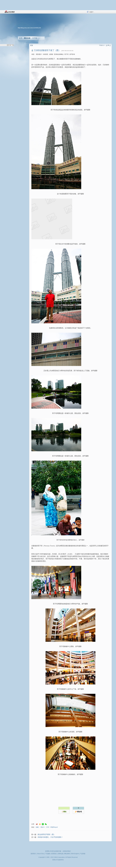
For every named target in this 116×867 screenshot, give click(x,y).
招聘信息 (60, 853)
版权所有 (61, 860)
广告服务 (47, 853)
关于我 (34, 38)
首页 (20, 38)
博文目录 (27, 38)
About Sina (40, 853)
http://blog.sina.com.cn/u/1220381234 (29, 28)
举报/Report (54, 827)
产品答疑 (82, 853)
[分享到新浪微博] (37, 824)
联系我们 (54, 853)
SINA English (75, 853)
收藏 (37, 827)
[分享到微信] (46, 824)
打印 (47, 827)
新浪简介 (33, 853)
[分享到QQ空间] (40, 824)
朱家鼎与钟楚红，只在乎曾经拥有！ (50, 837)
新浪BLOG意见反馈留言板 (53, 851)
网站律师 (67, 853)
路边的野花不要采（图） (46, 834)
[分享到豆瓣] (43, 824)
